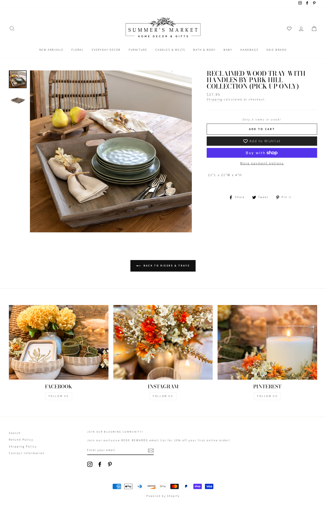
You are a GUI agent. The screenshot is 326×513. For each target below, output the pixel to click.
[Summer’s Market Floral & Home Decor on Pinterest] (109, 464)
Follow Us (59, 396)
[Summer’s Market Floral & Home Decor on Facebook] (99, 464)
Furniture (138, 50)
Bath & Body (204, 50)
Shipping (214, 99)
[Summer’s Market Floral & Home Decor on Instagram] (89, 464)
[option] (111, 151)
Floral (77, 50)
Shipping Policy (23, 447)
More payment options (262, 163)
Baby (228, 50)
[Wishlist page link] (289, 28)
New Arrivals (51, 50)
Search (15, 433)
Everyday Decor (106, 50)
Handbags (249, 50)
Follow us (163, 396)
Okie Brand (276, 50)
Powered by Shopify (163, 496)
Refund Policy (21, 440)
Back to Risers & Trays (166, 266)
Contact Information (27, 453)
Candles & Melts (170, 50)
